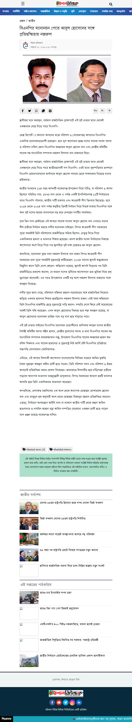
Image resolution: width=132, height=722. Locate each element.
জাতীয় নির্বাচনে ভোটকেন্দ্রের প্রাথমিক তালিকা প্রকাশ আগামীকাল (72, 656)
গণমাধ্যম (94, 11)
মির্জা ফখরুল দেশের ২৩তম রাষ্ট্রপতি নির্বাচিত (62, 519)
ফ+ (95, 110)
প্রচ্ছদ (22, 21)
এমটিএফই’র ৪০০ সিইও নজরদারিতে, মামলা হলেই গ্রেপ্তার (70, 624)
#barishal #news (62, 449)
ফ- (102, 110)
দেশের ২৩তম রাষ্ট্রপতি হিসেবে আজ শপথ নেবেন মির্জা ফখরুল (71, 503)
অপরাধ (6, 11)
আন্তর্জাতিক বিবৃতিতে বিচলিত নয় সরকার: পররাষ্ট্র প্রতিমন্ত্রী (69, 640)
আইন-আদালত (30, 11)
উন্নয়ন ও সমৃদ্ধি (60, 11)
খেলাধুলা (82, 11)
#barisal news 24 (36, 449)
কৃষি (72, 11)
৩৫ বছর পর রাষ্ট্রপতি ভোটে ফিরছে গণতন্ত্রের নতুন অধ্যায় (69, 550)
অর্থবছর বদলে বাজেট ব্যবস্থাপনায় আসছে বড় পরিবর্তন (67, 534)
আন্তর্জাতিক (45, 11)
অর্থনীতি (16, 11)
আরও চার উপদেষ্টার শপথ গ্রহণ (56, 593)
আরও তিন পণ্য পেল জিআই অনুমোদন (59, 609)
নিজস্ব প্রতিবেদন (37, 43)
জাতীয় (32, 21)
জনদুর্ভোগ (121, 11)
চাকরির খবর (107, 11)
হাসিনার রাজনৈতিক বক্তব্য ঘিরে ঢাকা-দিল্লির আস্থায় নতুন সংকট (72, 566)
